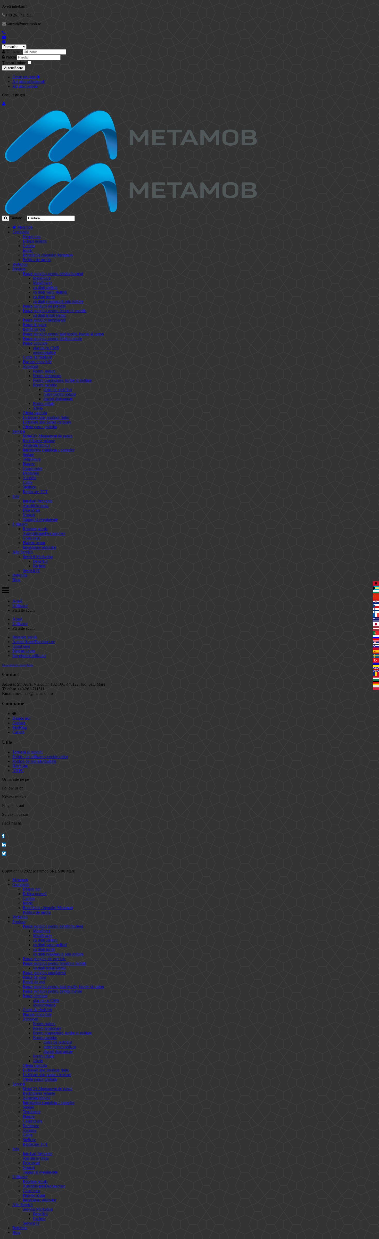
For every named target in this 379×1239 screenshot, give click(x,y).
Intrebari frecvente (37, 501)
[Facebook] (3, 836)
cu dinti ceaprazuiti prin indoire (58, 301)
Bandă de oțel (34, 329)
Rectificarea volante (39, 440)
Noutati (29, 515)
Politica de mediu (37, 259)
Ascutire (29, 478)
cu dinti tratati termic (49, 315)
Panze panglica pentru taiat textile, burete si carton (63, 334)
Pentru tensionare (47, 375)
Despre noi (31, 236)
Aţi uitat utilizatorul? (29, 81)
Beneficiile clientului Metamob (48, 255)
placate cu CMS (46, 348)
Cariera (29, 246)
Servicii (18, 431)
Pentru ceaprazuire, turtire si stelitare (62, 380)
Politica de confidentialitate (34, 761)
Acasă (17, 601)
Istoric (28, 250)
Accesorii (30, 366)
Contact (18, 723)
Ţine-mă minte (14, 63)
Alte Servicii (22, 552)
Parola (11, 57)
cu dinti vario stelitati (50, 292)
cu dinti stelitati (45, 287)
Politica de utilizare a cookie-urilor (40, 756)
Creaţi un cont (24, 77)
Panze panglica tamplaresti (44, 320)
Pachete (39, 566)
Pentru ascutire (45, 385)
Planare (29, 464)
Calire (27, 482)
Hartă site (20, 766)
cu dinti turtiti (44, 297)
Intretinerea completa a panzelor (49, 450)
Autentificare (13, 68)
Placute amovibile (37, 362)
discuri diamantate (58, 399)
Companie (20, 232)
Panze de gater (34, 324)
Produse (19, 269)
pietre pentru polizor (59, 394)
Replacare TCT (35, 491)
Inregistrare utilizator (39, 547)
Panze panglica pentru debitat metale (52, 338)
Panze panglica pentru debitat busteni (53, 273)
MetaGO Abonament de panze (47, 436)
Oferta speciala (35, 413)
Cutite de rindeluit (37, 357)
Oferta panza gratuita (40, 427)
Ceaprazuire (32, 468)
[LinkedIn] (4, 845)
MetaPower (42, 283)
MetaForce (42, 278)
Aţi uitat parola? (25, 86)
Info (15, 496)
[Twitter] (4, 853)
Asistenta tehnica (36, 445)
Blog (16, 580)
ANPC (18, 770)
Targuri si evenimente (40, 519)
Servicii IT (31, 570)
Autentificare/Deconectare (44, 533)
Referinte (19, 575)
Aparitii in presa (36, 505)
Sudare (28, 454)
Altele (38, 408)
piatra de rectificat (57, 389)
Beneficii (40, 561)
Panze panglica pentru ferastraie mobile (54, 311)
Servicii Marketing (38, 556)
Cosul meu (31, 538)
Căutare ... (17, 218)
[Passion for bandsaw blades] (131, 160)
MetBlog (19, 727)
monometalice (44, 352)
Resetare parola (35, 529)
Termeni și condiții (27, 752)
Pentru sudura (44, 371)
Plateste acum (34, 542)
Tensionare (31, 459)
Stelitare (29, 487)
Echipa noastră (35, 241)
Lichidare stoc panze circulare (47, 422)
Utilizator (14, 51)
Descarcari (31, 510)
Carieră (18, 732)
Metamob (24, 227)
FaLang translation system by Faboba (17, 665)
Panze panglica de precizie (44, 306)
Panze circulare (35, 343)
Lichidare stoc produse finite (46, 417)
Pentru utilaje (43, 403)
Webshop (20, 264)
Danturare (31, 473)
